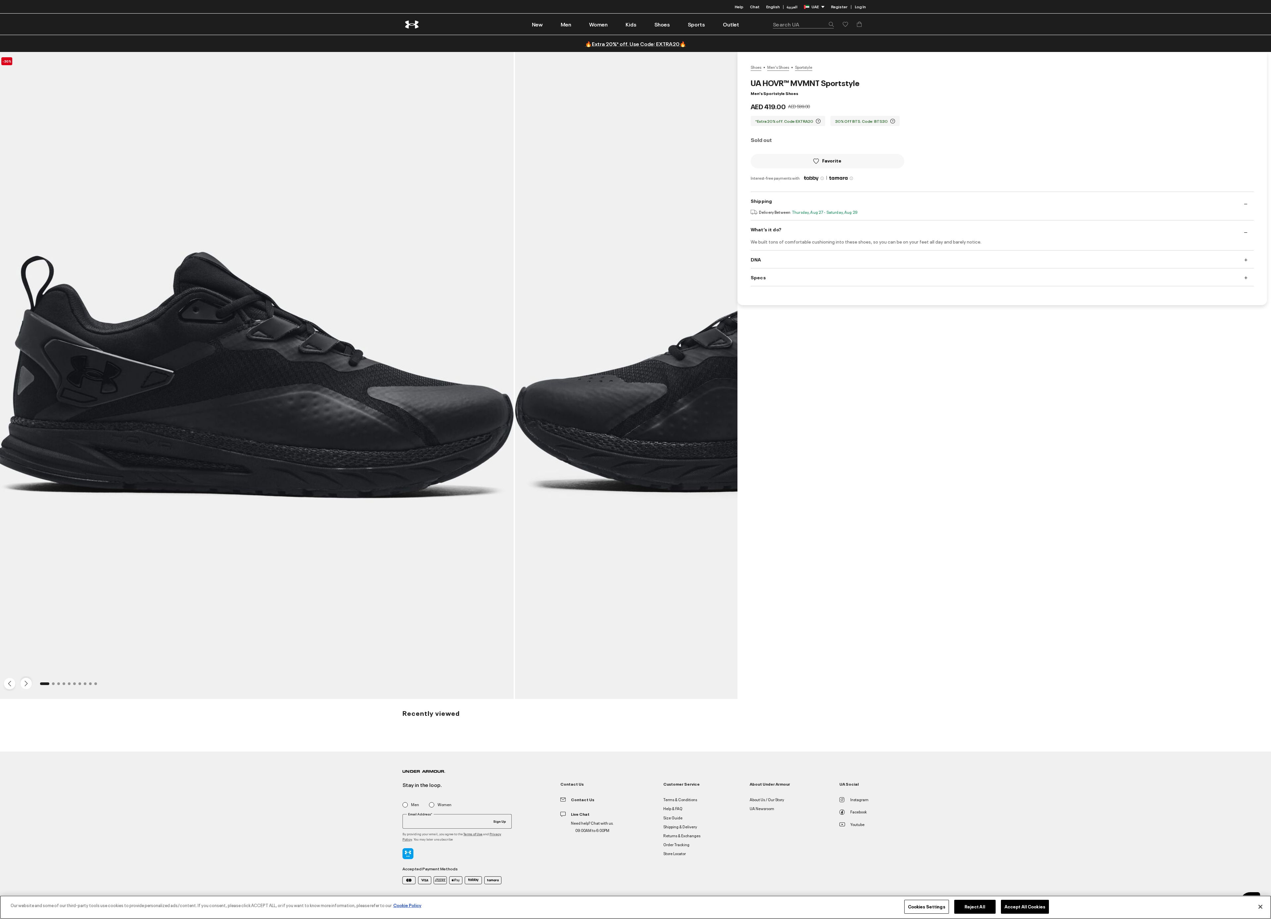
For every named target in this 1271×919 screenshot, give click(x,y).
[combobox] (803, 24)
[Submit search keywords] (829, 24)
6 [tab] (76, 685)
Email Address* (420, 814)
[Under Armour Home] (412, 24)
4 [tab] (66, 685)
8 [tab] (87, 685)
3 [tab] (60, 685)
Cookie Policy (407, 905)
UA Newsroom (762, 808)
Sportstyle (803, 67)
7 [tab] (81, 685)
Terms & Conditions (680, 799)
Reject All (975, 906)
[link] (537, 24)
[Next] (25, 683)
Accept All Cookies (1025, 906)
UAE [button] (815, 6)
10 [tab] (97, 685)
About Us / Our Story (767, 799)
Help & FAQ (673, 808)
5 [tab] (71, 685)
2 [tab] (55, 685)
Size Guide (673, 817)
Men (415, 804)
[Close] (1260, 906)
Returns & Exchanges (681, 835)
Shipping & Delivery (680, 826)
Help (739, 6)
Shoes (756, 67)
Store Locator (674, 853)
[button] (566, 24)
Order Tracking (676, 844)
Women (444, 804)
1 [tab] (43, 685)
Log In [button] (860, 6)
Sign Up (499, 821)
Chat (755, 6)
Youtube (857, 824)
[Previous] (8, 683)
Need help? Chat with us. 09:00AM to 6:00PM (592, 826)
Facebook (858, 811)
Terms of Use (473, 834)
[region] (635, 907)
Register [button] (839, 6)
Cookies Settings (926, 906)
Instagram (859, 799)
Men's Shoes (778, 67)
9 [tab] (92, 685)
